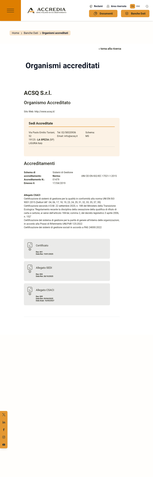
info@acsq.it (71, 136)
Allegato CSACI (45, 290)
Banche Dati (138, 13)
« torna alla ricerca (110, 48)
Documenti (106, 13)
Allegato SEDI (44, 267)
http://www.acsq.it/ (45, 111)
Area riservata (118, 6)
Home (15, 33)
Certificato (42, 245)
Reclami (98, 6)
